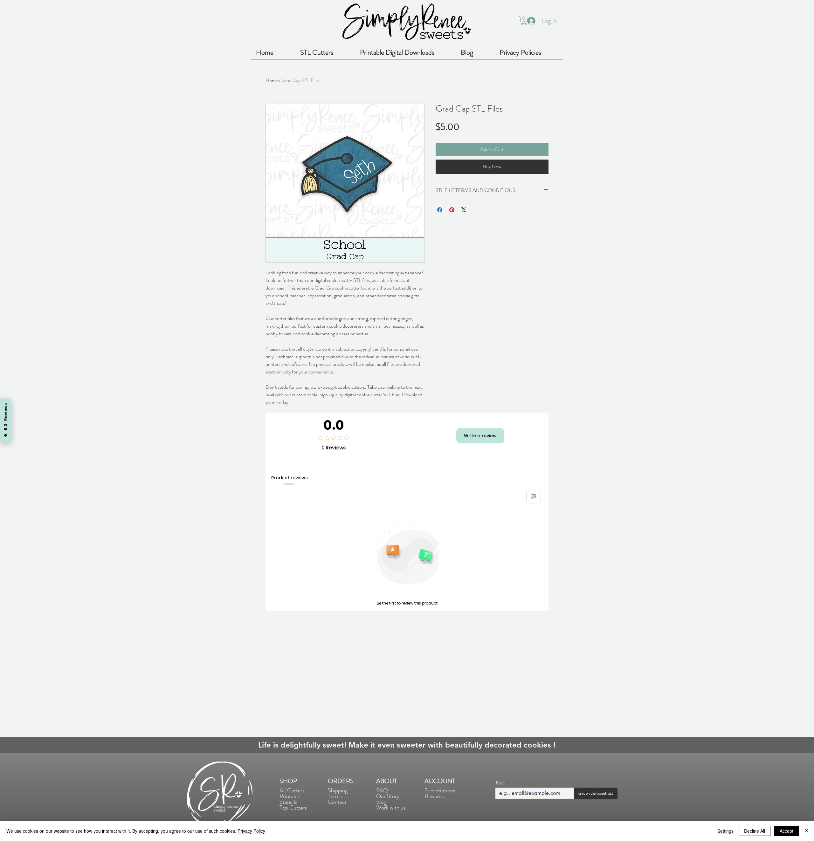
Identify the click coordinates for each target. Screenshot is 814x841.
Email (500, 783)
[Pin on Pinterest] (452, 210)
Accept (786, 831)
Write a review (480, 436)
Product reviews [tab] (289, 478)
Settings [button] (725, 831)
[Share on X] (464, 210)
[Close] (806, 831)
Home (272, 80)
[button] (524, 20)
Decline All (754, 831)
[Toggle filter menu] (533, 496)
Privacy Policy (251, 831)
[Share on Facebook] (440, 210)
